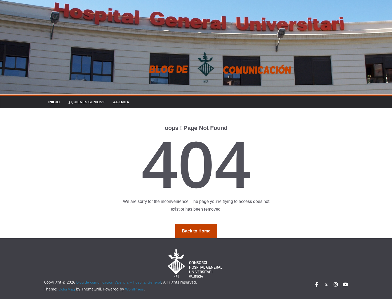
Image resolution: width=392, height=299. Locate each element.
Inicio (54, 102)
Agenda (121, 102)
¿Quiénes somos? (86, 102)
